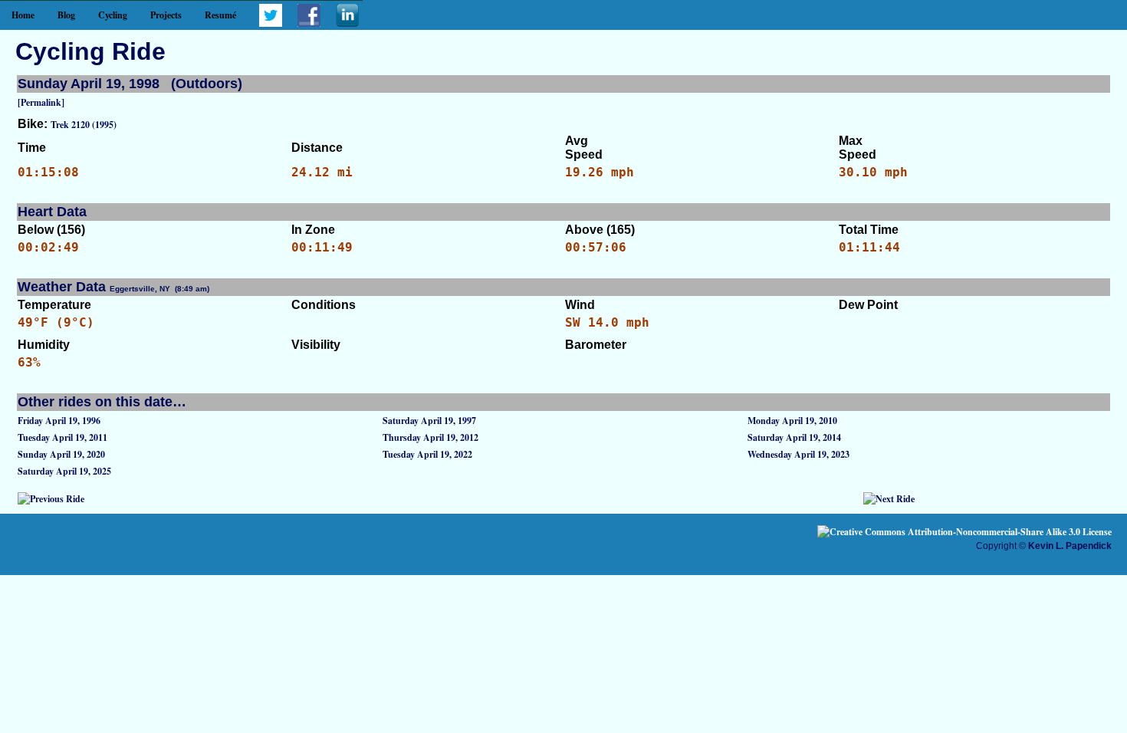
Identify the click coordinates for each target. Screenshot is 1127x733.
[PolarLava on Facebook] (309, 23)
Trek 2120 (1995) (84, 124)
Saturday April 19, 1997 (429, 420)
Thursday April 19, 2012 (430, 437)
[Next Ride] (889, 498)
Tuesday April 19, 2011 (62, 437)
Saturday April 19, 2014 (794, 437)
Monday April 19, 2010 (792, 420)
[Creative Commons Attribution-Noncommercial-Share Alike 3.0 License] (964, 531)
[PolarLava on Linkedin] (347, 23)
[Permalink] (41, 102)
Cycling (112, 14)
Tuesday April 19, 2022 (427, 454)
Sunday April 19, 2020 (61, 454)
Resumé (220, 14)
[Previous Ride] (51, 498)
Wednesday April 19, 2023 (798, 454)
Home (23, 14)
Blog (66, 14)
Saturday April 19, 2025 (64, 471)
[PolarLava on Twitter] (271, 23)
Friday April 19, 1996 (59, 420)
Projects (166, 14)
